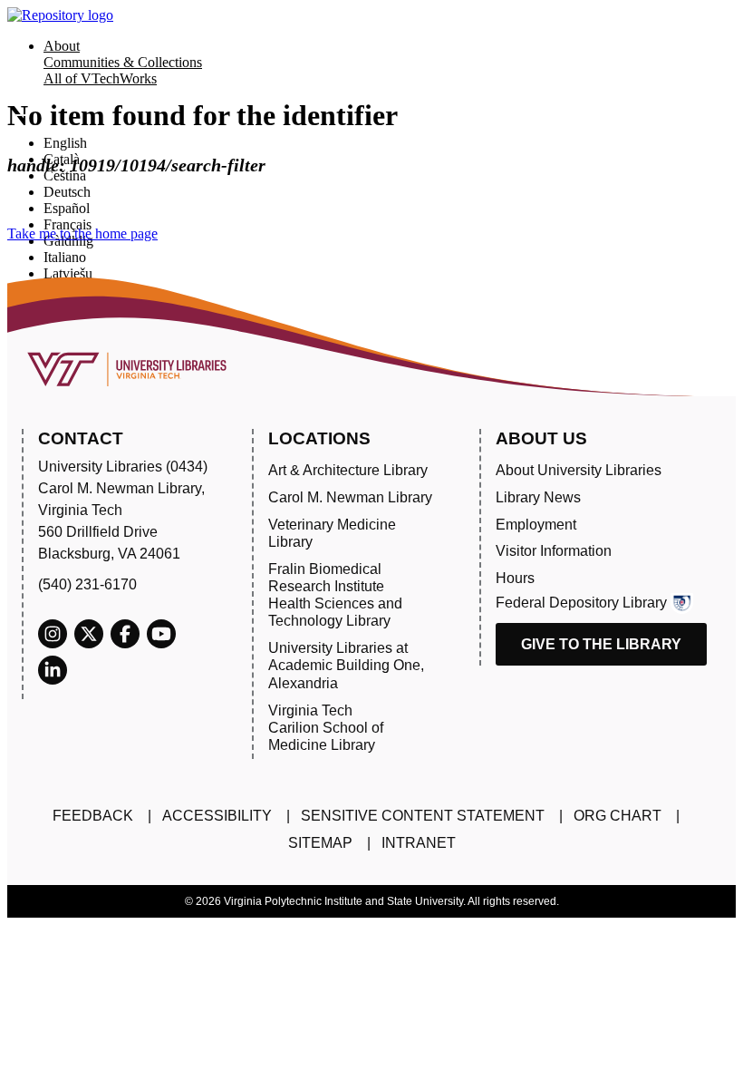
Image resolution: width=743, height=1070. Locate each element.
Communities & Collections (122, 62)
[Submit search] (19, 115)
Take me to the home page (82, 233)
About (61, 46)
